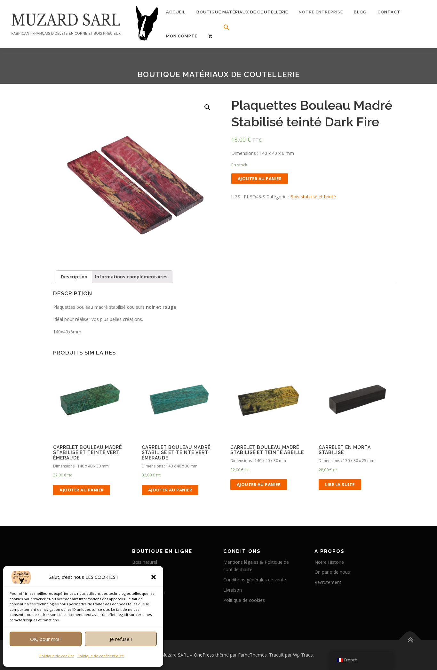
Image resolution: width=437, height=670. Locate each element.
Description (74, 277)
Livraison (232, 590)
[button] (153, 577)
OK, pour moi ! (45, 639)
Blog (360, 12)
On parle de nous (332, 572)
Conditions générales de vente (254, 580)
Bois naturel (144, 562)
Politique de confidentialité (100, 655)
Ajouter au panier (260, 178)
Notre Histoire (329, 562)
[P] (210, 36)
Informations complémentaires (131, 277)
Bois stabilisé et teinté (313, 197)
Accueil (176, 12)
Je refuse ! (121, 639)
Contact (389, 12)
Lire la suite (340, 484)
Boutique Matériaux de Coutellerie (242, 12)
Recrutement (327, 582)
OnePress (204, 655)
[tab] (74, 276)
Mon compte (181, 36)
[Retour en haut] (410, 640)
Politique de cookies (56, 655)
